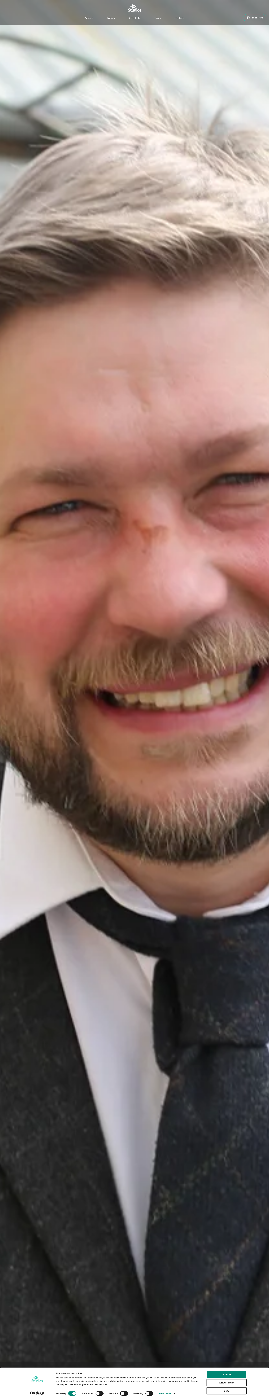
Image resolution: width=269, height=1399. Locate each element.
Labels (111, 18)
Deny (226, 1391)
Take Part (257, 18)
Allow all (226, 1374)
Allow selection (226, 1383)
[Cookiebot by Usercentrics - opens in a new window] (37, 1393)
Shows (89, 18)
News (157, 18)
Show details (165, 1393)
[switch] (100, 1393)
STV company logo (134, 8)
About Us (134, 18)
